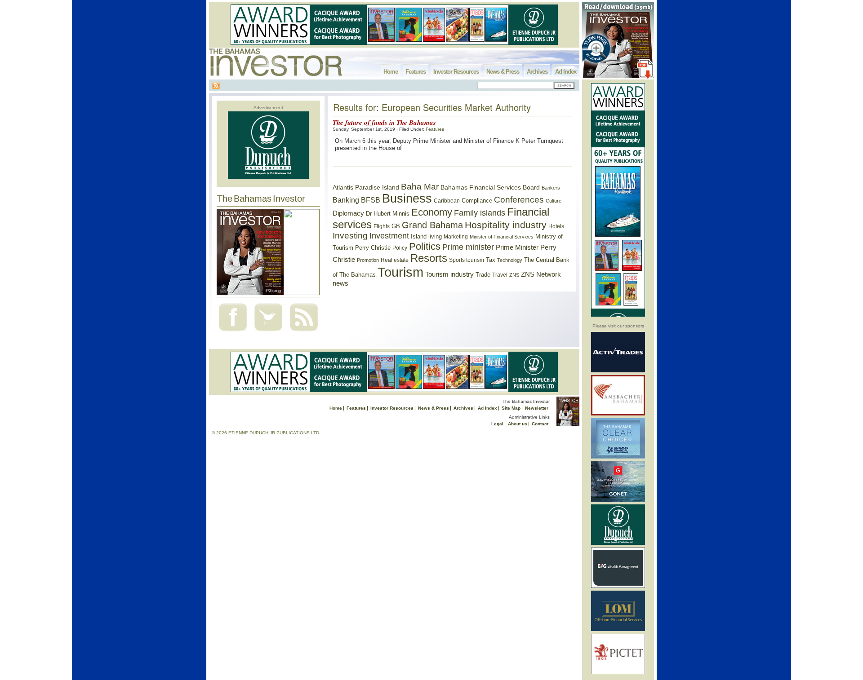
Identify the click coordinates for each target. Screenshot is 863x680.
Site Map (511, 408)
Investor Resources (456, 71)
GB (395, 226)
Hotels (556, 226)
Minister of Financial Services (502, 236)
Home (390, 71)
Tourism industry (449, 274)
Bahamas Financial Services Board (490, 187)
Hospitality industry (506, 225)
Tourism (400, 272)
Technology (509, 260)
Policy (399, 248)
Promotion (368, 260)
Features (415, 71)
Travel (499, 275)
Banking (346, 200)
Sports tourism (466, 260)
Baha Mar (420, 186)
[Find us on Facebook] (233, 332)
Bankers (551, 187)
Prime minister (468, 247)
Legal (497, 423)
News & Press (502, 71)
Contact (540, 423)
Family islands (479, 212)
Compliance (477, 200)
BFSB (370, 200)
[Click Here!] (618, 370)
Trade (483, 274)
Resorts (428, 258)
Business (407, 198)
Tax (490, 259)
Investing (350, 235)
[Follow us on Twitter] (268, 332)
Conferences (519, 199)
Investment (389, 235)
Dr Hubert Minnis (387, 213)
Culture (553, 200)
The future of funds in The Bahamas (384, 122)
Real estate (395, 260)
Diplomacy (348, 213)
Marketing (456, 236)
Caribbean (447, 201)
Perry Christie (373, 247)
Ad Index (565, 71)
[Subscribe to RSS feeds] (304, 332)
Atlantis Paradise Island (366, 187)
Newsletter (536, 408)
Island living (426, 236)
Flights (382, 226)
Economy (431, 212)
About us (517, 423)
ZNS (514, 275)
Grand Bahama (432, 225)
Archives (537, 71)
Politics (424, 246)
